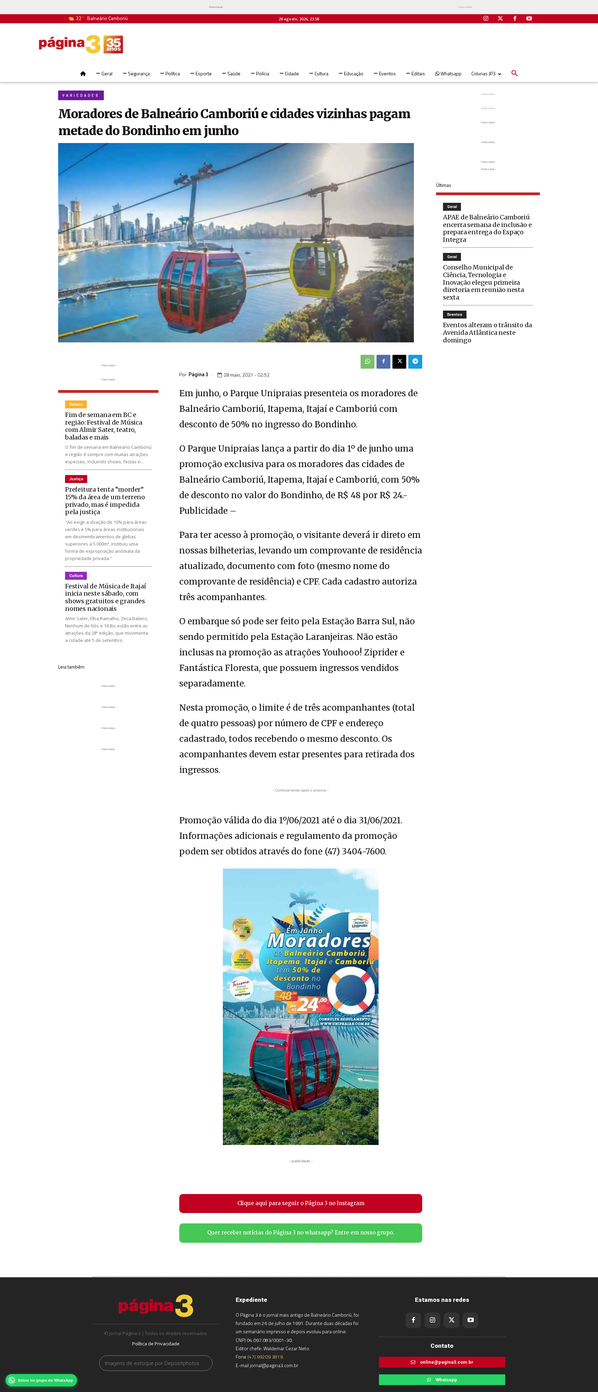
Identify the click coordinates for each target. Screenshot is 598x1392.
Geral (452, 207)
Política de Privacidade (156, 1344)
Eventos (454, 314)
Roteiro (76, 404)
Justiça (76, 479)
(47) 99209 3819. (265, 1356)
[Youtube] (529, 19)
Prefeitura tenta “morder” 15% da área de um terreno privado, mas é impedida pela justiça (105, 500)
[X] (399, 362)
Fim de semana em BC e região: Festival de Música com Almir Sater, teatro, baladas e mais (103, 426)
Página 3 (198, 374)
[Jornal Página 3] (81, 44)
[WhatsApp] (367, 362)
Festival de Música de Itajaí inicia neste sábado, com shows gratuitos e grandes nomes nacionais (105, 597)
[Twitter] (500, 19)
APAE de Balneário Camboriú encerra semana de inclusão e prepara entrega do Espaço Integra (487, 228)
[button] (514, 73)
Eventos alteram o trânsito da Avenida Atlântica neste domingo (487, 332)
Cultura (76, 576)
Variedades (81, 95)
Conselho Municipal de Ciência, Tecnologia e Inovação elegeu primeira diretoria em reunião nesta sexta (483, 282)
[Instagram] (486, 19)
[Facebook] (515, 19)
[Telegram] (415, 362)
